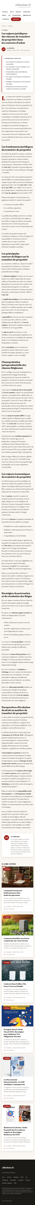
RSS (15, 1183)
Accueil (5, 12)
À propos (5, 19)
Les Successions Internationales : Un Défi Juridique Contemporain (14, 1082)
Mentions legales (7, 1183)
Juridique (26, 12)
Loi (9, 15)
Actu (12, 12)
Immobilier (27, 15)
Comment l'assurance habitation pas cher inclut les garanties (13, 892)
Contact (16, 19)
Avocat (18, 12)
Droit (4, 15)
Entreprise (17, 15)
